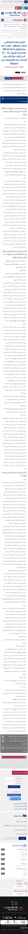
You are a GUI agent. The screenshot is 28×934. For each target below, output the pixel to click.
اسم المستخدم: (18, 777)
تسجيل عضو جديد (19, 806)
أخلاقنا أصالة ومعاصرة (20, 826)
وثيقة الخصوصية (23, 925)
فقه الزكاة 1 (24, 854)
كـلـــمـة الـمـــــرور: (18, 782)
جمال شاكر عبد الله (23, 856)
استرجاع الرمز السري (18, 803)
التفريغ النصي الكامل (17, 78)
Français (10, 1)
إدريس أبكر (24, 870)
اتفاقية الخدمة (14, 925)
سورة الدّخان (24, 863)
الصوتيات (18, 20)
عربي (26, 1)
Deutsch (16, 1)
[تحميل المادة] (8, 78)
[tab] (14, 99)
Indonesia (24, 4)
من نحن (3, 925)
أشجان (25, 873)
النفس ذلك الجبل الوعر (22, 849)
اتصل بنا (8, 925)
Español (21, 1)
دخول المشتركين (14, 786)
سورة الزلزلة (24, 858)
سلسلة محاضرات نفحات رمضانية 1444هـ (15, 822)
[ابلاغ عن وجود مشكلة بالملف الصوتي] (6, 78)
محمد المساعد (24, 875)
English (5, 1)
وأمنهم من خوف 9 (21, 818)
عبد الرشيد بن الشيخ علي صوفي (21, 865)
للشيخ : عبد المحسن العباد (14, 67)
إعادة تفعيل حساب (19, 809)
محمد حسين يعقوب (23, 851)
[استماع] (11, 78)
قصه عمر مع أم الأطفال (22, 868)
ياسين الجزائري (24, 861)
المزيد (22, 838)
